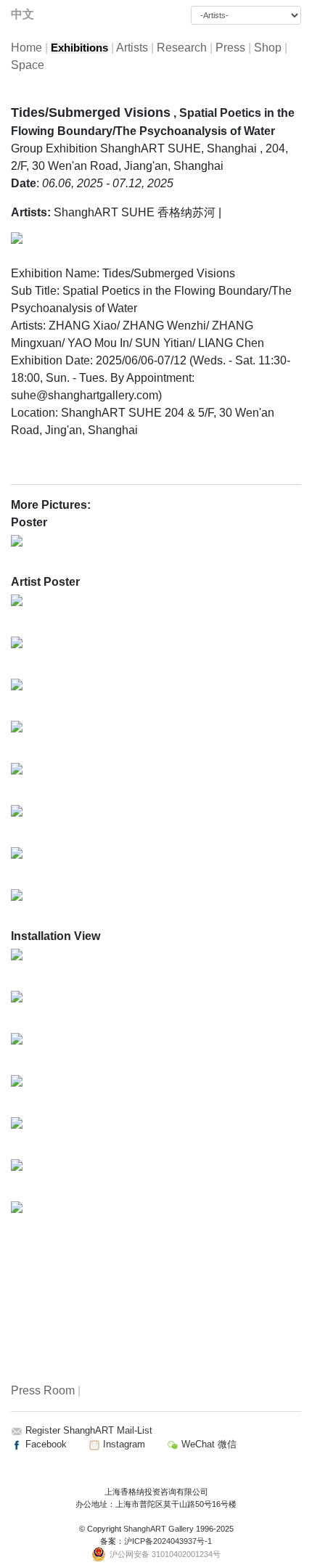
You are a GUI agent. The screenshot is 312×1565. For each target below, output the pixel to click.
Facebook (44, 1444)
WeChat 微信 (207, 1444)
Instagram (122, 1444)
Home (26, 47)
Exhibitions (79, 48)
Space (27, 65)
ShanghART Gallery (158, 1528)
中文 (22, 14)
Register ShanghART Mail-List (88, 1430)
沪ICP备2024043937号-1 (168, 1541)
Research (182, 47)
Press (230, 47)
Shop (268, 47)
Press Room (43, 1390)
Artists (132, 47)
